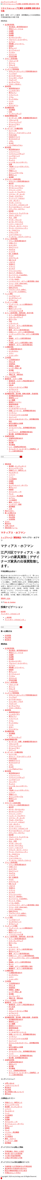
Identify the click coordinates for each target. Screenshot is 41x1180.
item (5, 602)
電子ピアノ (13, 93)
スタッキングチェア (16, 317)
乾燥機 (11, 35)
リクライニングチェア (17, 154)
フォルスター (13, 67)
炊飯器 (11, 46)
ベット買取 (9, 294)
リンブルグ (13, 73)
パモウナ (12, 262)
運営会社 (8, 523)
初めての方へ (9, 511)
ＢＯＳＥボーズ (14, 139)
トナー (11, 353)
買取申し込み (5, 598)
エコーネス (13, 245)
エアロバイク (13, 389)
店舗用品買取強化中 (16, 438)
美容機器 (12, 110)
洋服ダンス (13, 171)
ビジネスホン (13, 351)
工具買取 (8, 357)
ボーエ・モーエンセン (17, 185)
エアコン (12, 42)
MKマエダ (12, 260)
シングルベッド (14, 156)
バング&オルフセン (16, 145)
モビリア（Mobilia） (16, 273)
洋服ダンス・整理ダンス (17, 470)
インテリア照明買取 (12, 69)
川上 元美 (13, 217)
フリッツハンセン (15, 271)
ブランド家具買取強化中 (17, 241)
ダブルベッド (13, 300)
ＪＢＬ (11, 141)
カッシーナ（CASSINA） (18, 291)
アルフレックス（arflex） (18, 289)
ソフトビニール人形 (16, 311)
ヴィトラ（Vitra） (15, 277)
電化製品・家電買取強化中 (18, 27)
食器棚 (11, 177)
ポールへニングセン (16, 188)
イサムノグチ (13, 232)
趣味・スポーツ (14, 502)
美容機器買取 (9, 107)
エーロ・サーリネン (16, 222)
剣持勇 (11, 211)
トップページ (6, 537)
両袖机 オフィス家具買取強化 (20, 338)
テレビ (11, 494)
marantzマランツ (14, 137)
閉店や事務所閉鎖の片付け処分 (16, 1170)
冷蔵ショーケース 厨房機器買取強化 (22, 411)
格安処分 (12, 515)
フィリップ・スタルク (17, 198)
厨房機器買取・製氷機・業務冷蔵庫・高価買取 (21, 394)
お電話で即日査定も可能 (13, 1158)
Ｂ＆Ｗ (11, 143)
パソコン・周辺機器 (16, 496)
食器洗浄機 (13, 425)
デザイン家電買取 (11, 59)
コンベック (13, 417)
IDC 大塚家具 (13, 254)
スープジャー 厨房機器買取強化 (21, 432)
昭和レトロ (13, 306)
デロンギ (12, 65)
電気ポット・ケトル (16, 29)
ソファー (12, 168)
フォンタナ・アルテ (16, 78)
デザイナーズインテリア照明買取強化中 (23, 71)
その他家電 (13, 500)
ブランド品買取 (10, 377)
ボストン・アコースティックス (20, 133)
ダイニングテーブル (16, 173)
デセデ (11, 256)
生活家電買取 (9, 25)
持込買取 (12, 517)
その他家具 (13, 479)
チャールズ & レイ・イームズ (19, 207)
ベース (11, 101)
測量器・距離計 (14, 366)
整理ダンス (13, 175)
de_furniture (12, 602)
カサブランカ (13, 258)
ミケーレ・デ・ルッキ (17, 194)
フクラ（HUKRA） (16, 285)
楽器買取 (8, 86)
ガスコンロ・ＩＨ (15, 492)
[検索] (21, 457)
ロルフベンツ (13, 247)
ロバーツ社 (13, 131)
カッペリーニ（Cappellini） (18, 275)
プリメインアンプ (15, 122)
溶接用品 (12, 364)
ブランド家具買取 (11, 239)
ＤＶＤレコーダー (15, 37)
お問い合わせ (9, 526)
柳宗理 (11, 183)
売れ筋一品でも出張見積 (13, 1153)
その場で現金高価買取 (13, 1156)
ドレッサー (13, 158)
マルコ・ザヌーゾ (15, 215)
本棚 (10, 164)
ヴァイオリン (13, 105)
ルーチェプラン (14, 82)
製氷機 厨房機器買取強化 (18, 434)
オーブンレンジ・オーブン (18, 485)
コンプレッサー (14, 372)
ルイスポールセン (15, 76)
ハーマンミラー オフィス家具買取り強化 (24, 281)
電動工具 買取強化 (16, 374)
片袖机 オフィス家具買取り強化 (21, 342)
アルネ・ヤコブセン (16, 196)
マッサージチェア (15, 113)
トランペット (13, 95)
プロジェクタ (13, 120)
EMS (10, 112)
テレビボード (13, 472)
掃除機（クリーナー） (17, 44)
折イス (11, 340)
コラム (7, 521)
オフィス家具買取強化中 (17, 315)
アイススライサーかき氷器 (18, 415)
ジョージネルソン (15, 234)
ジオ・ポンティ (14, 200)
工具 (10, 509)
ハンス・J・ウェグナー (17, 192)
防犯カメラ (13, 440)
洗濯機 (11, 33)
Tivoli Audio (13, 135)
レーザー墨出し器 (15, 368)
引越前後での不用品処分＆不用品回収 (18, 1166)
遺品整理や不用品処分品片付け (16, 1168)
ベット (11, 477)
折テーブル (13, 319)
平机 (10, 321)
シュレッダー (13, 355)
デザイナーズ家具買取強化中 (19, 181)
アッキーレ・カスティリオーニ (20, 236)
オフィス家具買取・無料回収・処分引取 (19, 313)
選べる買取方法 (10, 513)
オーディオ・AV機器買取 (14, 128)
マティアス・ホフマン (17, 209)
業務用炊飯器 (13, 404)
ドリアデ (12, 251)
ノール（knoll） (14, 279)
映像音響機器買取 (11, 116)
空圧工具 (12, 362)
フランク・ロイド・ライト (18, 226)
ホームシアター (14, 124)
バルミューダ (13, 61)
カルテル (12, 249)
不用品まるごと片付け (13, 1173)
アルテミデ (13, 80)
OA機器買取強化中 (15, 349)
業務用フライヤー (15, 402)
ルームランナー (14, 391)
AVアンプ (12, 126)
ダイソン (12, 63)
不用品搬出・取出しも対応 (14, 1151)
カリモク (12, 268)
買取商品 (17, 537)
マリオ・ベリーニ (15, 202)
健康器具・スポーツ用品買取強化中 (21, 381)
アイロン (12, 52)
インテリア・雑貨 (15, 504)
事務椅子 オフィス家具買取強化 (21, 345)
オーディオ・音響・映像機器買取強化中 (23, 118)
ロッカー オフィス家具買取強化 (21, 325)
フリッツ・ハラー (15, 190)
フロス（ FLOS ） (15, 84)
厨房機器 (12, 506)
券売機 (11, 442)
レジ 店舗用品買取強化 (17, 447)
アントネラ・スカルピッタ (18, 205)
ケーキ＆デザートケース (17, 408)
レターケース (13, 323)
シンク (11, 430)
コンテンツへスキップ (9, 2)
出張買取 (12, 519)
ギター (11, 103)
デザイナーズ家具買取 (13, 179)
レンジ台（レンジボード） (18, 162)
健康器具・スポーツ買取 (13, 379)
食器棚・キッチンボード (17, 466)
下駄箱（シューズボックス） (19, 166)
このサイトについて (12, 1085)
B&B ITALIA (13, 287)
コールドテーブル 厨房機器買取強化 (22, 428)
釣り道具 (12, 383)
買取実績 (8, 464)
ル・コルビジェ (14, 230)
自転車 (11, 385)
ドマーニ (12, 266)
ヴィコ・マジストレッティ (18, 228)
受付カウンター (14, 328)
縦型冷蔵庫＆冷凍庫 (16, 423)
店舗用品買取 (9, 436)
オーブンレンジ (14, 50)
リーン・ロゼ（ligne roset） (18, 283)
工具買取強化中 (14, 359)
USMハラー (13, 243)
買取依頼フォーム (11, 528)
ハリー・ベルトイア (16, 224)
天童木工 (12, 264)
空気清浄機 (13, 56)
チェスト (12, 160)
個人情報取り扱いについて (14, 1092)
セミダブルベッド (15, 298)
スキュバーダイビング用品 (18, 387)
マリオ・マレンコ (15, 219)
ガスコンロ (13, 54)
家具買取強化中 (14, 149)
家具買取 (8, 147)
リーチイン (13, 413)
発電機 (11, 370)
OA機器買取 (9, 347)
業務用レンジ (13, 398)
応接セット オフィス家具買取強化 (21, 332)
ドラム (11, 97)
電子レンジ (13, 48)
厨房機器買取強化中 (16, 396)
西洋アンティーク (15, 308)
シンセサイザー (14, 90)
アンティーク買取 (11, 302)
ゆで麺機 (12, 400)
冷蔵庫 (11, 31)
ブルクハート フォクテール (18, 213)
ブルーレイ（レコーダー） (18, 39)
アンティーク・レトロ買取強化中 (21, 304)
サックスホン (13, 99)
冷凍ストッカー (14, 406)
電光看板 (12, 445)
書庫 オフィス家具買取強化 (19, 330)
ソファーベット (14, 151)
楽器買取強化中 (14, 88)
